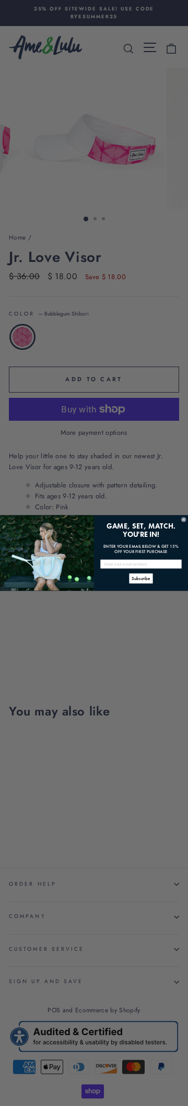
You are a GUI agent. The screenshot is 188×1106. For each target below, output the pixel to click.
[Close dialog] (183, 519)
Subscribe (141, 578)
